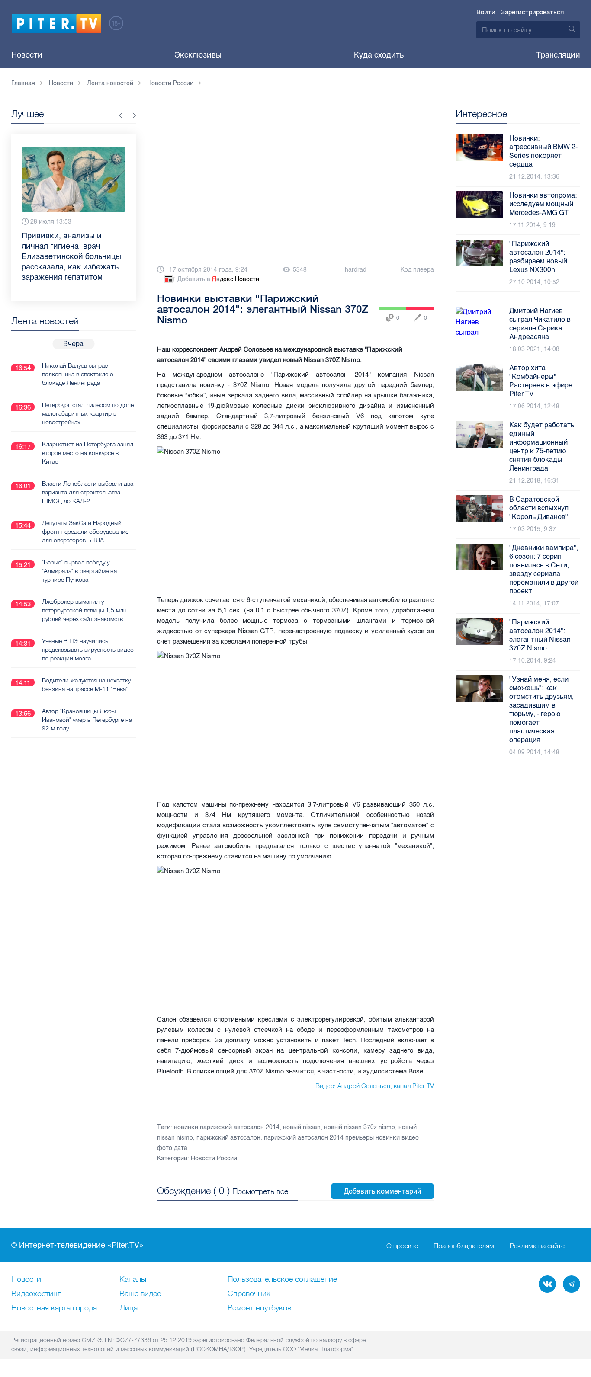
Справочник (249, 1294)
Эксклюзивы (198, 55)
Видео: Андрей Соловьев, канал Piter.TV (374, 1086)
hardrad (355, 269)
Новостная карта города (54, 1308)
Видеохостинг (36, 1294)
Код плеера (417, 269)
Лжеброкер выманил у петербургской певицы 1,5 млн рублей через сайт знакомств (84, 610)
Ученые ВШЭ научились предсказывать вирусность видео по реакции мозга (88, 649)
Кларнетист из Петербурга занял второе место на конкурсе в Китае (87, 452)
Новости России (214, 1158)
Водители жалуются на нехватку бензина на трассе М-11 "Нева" (86, 684)
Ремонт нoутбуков (259, 1308)
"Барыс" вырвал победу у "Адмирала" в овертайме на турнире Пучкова (79, 570)
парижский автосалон (228, 1137)
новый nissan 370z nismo (359, 1127)
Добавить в (218, 279)
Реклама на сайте (537, 1245)
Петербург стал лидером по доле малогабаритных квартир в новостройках (88, 413)
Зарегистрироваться (532, 12)
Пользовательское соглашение (282, 1279)
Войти (485, 12)
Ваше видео (140, 1294)
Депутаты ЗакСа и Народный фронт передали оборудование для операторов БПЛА (85, 531)
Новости (26, 55)
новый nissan (302, 1127)
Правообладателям (464, 1245)
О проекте (402, 1245)
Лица (128, 1308)
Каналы (132, 1279)
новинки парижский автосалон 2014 (226, 1127)
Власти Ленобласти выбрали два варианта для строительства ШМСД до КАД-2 (87, 492)
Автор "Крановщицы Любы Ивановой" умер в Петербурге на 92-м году (87, 719)
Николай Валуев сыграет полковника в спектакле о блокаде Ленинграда (77, 374)
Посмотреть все (260, 1191)
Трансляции (558, 55)
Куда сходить (379, 55)
